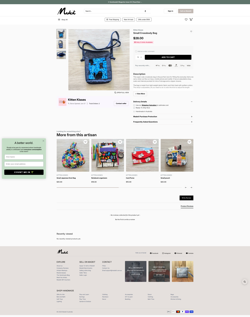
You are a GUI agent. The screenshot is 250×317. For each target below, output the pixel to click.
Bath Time (151, 299)
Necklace (105, 297)
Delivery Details (140, 102)
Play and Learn (84, 294)
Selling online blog (85, 270)
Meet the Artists (62, 277)
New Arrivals (128, 19)
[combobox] (117, 11)
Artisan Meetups (62, 270)
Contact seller (121, 103)
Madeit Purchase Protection (145, 117)
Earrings (82, 297)
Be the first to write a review (125, 219)
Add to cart (168, 57)
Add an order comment (145, 51)
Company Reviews (62, 268)
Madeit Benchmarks (85, 268)
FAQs (104, 266)
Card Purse (130, 178)
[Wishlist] (191, 31)
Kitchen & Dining (176, 299)
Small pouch (165, 178)
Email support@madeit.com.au (112, 270)
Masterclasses (61, 273)
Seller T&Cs (83, 273)
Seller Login (83, 275)
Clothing (105, 294)
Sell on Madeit (185, 11)
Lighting (59, 301)
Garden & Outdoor (85, 301)
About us (59, 266)
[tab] (187, 206)
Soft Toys (60, 299)
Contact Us (105, 268)
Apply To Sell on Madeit (87, 266)
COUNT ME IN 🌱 (24, 172)
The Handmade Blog (63, 275)
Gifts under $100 (144, 19)
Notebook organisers (99, 178)
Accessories (129, 294)
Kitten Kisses (77, 99)
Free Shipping (114, 19)
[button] (145, 11)
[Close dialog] (43, 141)
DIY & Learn (129, 297)
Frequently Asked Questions (145, 122)
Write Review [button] (186, 198)
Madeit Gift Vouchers (63, 280)
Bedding (127, 299)
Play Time (82, 299)
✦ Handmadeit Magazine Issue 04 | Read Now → (125, 2)
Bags (172, 294)
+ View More (140, 94)
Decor (150, 294)
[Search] (153, 11)
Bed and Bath (61, 297)
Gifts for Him (61, 294)
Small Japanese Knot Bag (66, 178)
